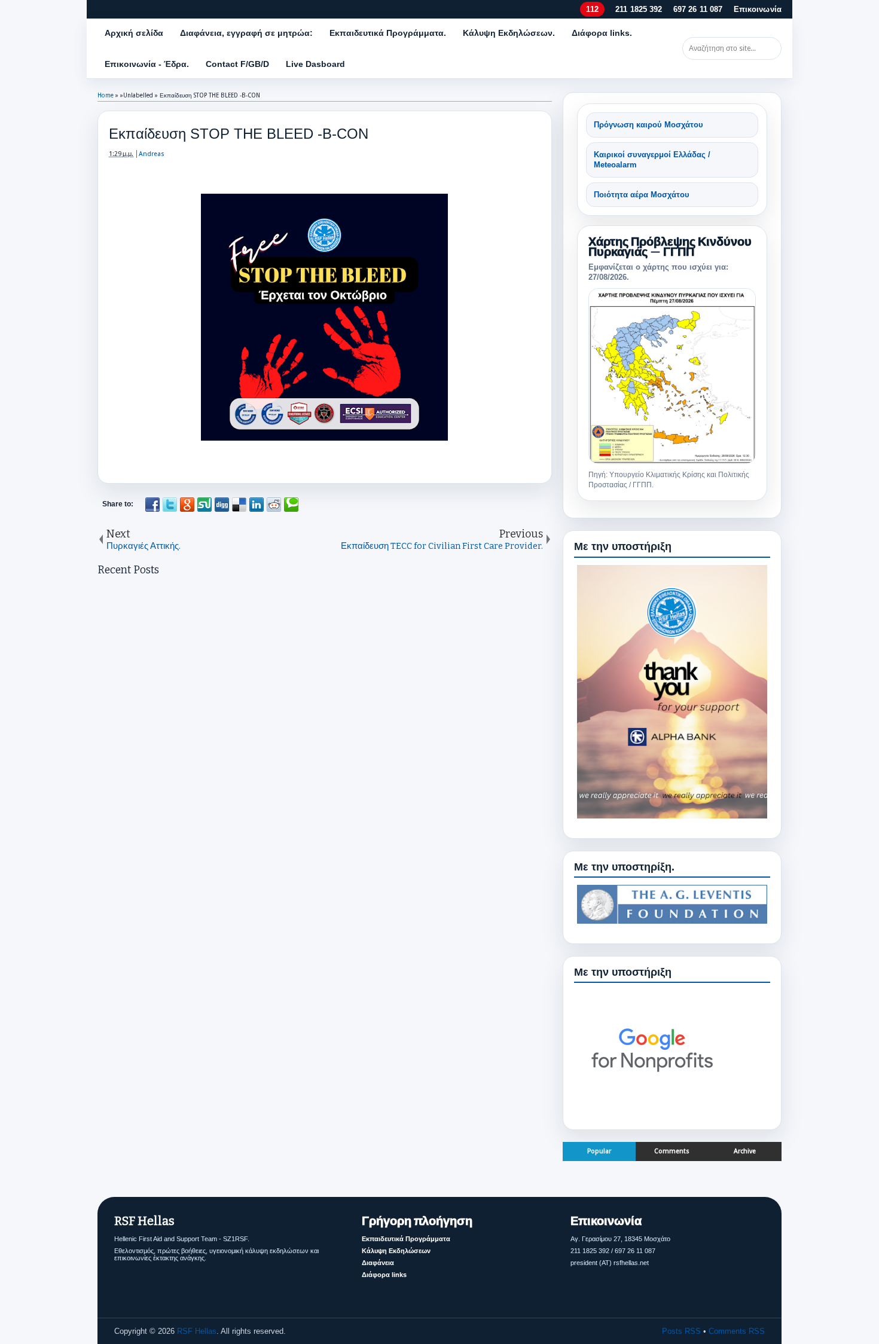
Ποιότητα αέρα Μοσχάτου (641, 194)
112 (592, 9)
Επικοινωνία (758, 9)
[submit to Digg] (222, 504)
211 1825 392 (639, 9)
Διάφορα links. (602, 33)
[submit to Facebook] (152, 504)
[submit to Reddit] (274, 504)
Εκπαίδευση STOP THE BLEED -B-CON (238, 134)
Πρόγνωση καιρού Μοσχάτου (648, 124)
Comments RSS (737, 1331)
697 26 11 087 (698, 9)
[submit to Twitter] (170, 504)
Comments (671, 1151)
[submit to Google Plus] (187, 504)
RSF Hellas (196, 1331)
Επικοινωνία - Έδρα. (147, 64)
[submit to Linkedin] (256, 504)
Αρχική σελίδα (134, 33)
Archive (745, 1151)
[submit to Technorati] (291, 504)
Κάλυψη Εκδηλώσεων (396, 1250)
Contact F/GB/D (237, 64)
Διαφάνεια (378, 1262)
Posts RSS (681, 1331)
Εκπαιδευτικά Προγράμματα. (387, 33)
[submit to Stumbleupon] (204, 504)
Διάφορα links (384, 1274)
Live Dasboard (315, 64)
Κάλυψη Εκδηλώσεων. (509, 33)
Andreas (151, 154)
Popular (599, 1151)
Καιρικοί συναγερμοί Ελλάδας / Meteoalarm (652, 160)
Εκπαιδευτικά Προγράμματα (406, 1238)
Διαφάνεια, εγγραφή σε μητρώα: (246, 33)
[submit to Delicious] (239, 504)
